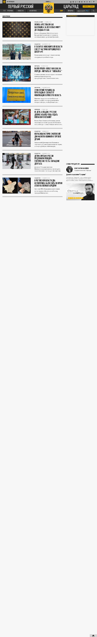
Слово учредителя (72, 164)
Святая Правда (72, 15)
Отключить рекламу (89, 6)
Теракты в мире (38, 22)
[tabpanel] (80, 192)
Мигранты (37, 66)
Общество (37, 44)
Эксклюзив (37, 109)
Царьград (71, 6)
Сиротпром (37, 87)
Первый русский (20, 6)
